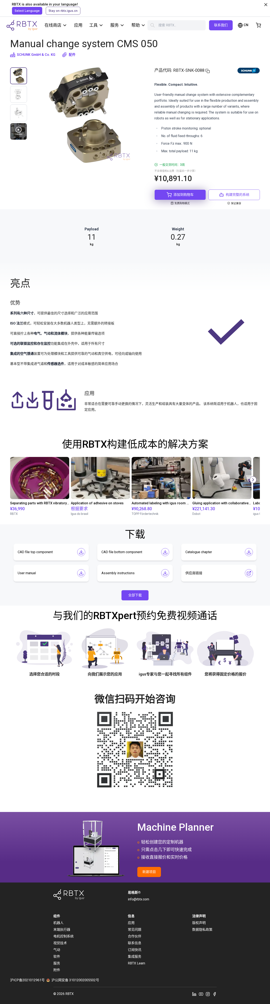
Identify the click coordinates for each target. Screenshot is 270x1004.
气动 (56, 950)
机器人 (58, 923)
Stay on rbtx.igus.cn (63, 10)
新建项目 (149, 872)
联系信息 (134, 943)
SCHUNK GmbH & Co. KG (36, 55)
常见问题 (134, 930)
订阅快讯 (134, 950)
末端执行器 (61, 930)
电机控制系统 (63, 936)
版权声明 (199, 923)
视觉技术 (60, 943)
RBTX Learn (136, 963)
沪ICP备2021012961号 (27, 980)
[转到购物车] (258, 25)
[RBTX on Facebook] (214, 994)
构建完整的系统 (237, 195)
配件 (72, 55)
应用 (78, 25)
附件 (56, 970)
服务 (114, 25)
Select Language (27, 10)
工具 (93, 25)
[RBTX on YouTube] (201, 994)
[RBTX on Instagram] (208, 994)
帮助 (135, 25)
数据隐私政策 (202, 930)
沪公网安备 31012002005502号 (75, 980)
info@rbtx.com (138, 899)
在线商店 (53, 25)
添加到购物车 (183, 195)
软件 (56, 957)
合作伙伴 (134, 936)
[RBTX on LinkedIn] (194, 994)
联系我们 (221, 25)
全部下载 (135, 595)
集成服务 (134, 957)
